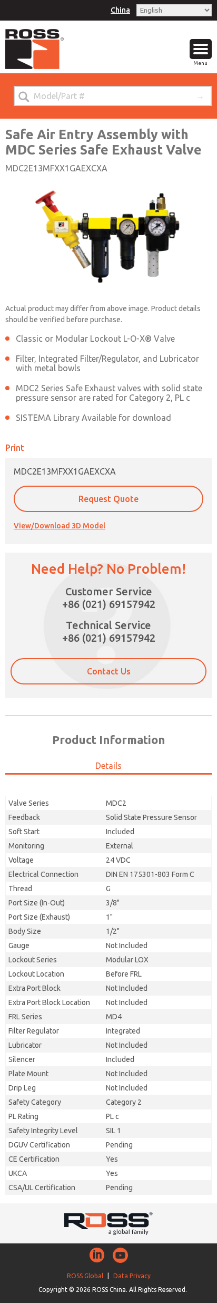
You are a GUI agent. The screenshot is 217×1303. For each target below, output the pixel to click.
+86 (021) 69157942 (108, 604)
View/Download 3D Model (59, 526)
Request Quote (108, 499)
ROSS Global (85, 1275)
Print (14, 447)
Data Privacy (132, 1275)
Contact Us (109, 671)
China (120, 10)
